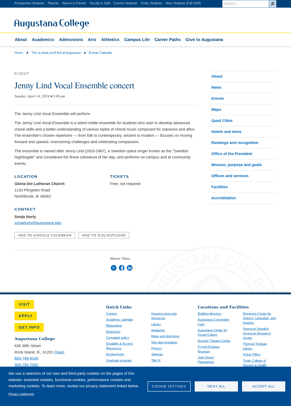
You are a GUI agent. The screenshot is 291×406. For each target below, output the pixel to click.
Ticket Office (251, 354)
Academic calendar (119, 319)
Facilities (219, 187)
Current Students (125, 3)
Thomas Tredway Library (255, 346)
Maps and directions (165, 336)
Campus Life (137, 39)
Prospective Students (29, 3)
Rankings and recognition (234, 143)
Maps (216, 109)
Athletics (110, 39)
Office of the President (231, 154)
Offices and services (230, 176)
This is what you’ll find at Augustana (56, 52)
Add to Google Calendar (45, 235)
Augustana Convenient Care (213, 322)
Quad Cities (222, 120)
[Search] (273, 4)
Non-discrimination (164, 342)
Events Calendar (100, 52)
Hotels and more (226, 132)
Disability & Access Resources (119, 346)
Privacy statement (21, 394)
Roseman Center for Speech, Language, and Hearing (259, 318)
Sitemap (157, 354)
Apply (26, 316)
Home (18, 52)
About (21, 39)
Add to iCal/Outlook (104, 235)
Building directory (210, 313)
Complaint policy (117, 337)
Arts (92, 39)
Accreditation (223, 198)
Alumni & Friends (74, 3)
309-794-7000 (26, 365)
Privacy (156, 348)
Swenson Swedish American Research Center (257, 333)
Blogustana (114, 325)
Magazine (158, 330)
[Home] (51, 28)
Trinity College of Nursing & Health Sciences (255, 365)
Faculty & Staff (100, 3)
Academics (43, 39)
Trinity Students (151, 3)
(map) (59, 352)
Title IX (156, 360)
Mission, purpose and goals (236, 165)
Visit (24, 304)
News (216, 87)
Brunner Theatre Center (214, 341)
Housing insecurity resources (164, 316)
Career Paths (167, 39)
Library (156, 324)
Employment (115, 354)
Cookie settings (169, 386)
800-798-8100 (26, 358)
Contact (111, 313)
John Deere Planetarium (206, 360)
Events (217, 98)
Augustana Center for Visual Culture (212, 332)
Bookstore (113, 331)
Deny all (216, 386)
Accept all (263, 386)
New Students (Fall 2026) (183, 3)
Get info (29, 327)
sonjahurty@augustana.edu (37, 223)
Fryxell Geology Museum (209, 349)
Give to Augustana (204, 39)
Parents (53, 3)
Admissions (71, 39)
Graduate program (119, 360)
